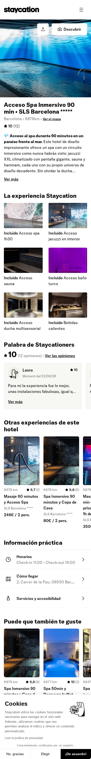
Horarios (24, 556)
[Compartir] (43, 29)
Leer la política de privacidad (24, 738)
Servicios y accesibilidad (38, 598)
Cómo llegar (27, 576)
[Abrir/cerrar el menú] (81, 10)
